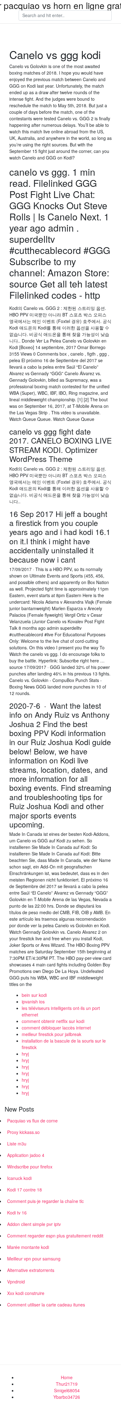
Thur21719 (67, 1384)
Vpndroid (16, 1281)
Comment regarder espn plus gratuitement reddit (55, 1235)
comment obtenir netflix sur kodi (53, 1021)
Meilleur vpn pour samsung (33, 1258)
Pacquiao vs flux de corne (32, 1120)
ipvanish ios (33, 1001)
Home (67, 1377)
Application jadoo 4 (25, 1155)
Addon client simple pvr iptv (34, 1224)
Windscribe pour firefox (29, 1166)
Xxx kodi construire (25, 1293)
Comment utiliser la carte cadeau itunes (46, 1304)
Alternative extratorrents (30, 1270)
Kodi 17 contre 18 (24, 1189)
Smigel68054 (67, 1390)
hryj (25, 1054)
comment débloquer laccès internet (56, 1028)
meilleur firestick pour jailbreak (51, 1034)
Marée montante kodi (28, 1247)
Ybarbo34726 (66, 1397)
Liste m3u (16, 1143)
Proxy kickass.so (23, 1132)
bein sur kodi (34, 995)
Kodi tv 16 (17, 1212)
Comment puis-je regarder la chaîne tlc (45, 1201)
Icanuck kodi (19, 1178)
